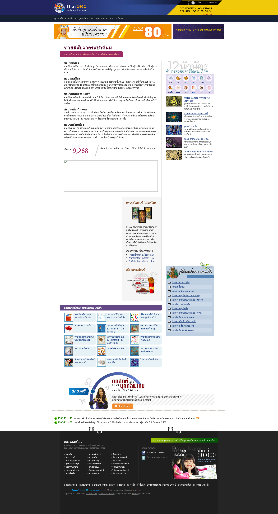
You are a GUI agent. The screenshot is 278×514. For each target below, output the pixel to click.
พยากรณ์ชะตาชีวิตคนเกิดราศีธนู (149, 349)
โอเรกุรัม (69, 454)
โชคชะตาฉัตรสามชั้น (120, 463)
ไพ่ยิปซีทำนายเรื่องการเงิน (141, 261)
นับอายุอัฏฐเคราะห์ (73, 460)
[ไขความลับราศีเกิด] (134, 362)
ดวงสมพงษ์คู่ (94, 466)
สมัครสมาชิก (212, 2)
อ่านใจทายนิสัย (87, 54)
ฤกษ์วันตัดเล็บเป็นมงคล (183, 330)
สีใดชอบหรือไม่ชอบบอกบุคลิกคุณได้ (149, 316)
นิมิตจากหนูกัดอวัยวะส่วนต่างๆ (186, 295)
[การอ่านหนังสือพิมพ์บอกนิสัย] (101, 362)
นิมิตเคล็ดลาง (109, 484)
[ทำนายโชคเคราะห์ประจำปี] (174, 121)
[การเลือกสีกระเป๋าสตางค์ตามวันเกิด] (68, 317)
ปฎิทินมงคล (100, 18)
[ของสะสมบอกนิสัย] (101, 350)
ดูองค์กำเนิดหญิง (72, 463)
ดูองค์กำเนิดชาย (72, 466)
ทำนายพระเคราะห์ (119, 457)
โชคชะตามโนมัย (118, 466)
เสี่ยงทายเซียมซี (135, 269)
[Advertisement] (91, 223)
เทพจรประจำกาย (72, 470)
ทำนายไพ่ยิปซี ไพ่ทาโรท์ (141, 202)
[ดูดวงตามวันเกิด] (68, 350)
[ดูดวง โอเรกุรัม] (174, 134)
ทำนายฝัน (116, 454)
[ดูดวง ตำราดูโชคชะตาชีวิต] (174, 146)
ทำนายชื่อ (93, 457)
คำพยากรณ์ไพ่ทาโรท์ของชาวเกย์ (84, 361)
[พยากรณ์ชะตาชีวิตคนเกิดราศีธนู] (134, 350)
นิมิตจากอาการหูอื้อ (181, 282)
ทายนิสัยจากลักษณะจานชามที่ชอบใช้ (84, 338)
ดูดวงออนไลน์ (73, 441)
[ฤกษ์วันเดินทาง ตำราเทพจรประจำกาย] (174, 105)
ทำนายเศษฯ (117, 460)
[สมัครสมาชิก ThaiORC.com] (122, 407)
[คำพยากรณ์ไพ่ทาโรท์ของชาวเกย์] (68, 362)
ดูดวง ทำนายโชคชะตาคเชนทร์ (198, 151)
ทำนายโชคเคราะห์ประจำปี (196, 113)
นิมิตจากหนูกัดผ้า (180, 308)
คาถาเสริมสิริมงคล (186, 484)
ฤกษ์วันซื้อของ (178, 286)
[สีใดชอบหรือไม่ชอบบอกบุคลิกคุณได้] (134, 317)
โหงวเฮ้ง (131, 484)
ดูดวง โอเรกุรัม (190, 126)
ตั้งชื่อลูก (141, 484)
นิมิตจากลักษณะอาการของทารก (187, 312)
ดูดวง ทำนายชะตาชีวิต (64, 18)
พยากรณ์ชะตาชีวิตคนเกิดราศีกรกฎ (149, 327)
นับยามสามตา (94, 473)
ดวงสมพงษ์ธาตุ (95, 463)
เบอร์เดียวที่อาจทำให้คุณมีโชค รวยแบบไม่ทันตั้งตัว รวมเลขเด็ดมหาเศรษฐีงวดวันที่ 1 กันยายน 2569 (120, 422)
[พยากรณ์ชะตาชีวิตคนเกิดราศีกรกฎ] (134, 328)
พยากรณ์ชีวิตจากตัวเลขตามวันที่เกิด (116, 316)
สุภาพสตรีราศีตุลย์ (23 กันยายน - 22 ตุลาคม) (116, 328)
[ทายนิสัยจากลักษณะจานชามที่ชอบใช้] (68, 339)
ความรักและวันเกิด (83, 325)
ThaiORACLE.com (106, 493)
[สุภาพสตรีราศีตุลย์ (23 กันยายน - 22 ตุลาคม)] (101, 328)
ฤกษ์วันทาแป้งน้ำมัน (181, 304)
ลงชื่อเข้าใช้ (199, 2)
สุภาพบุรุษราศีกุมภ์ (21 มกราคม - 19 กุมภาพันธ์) (116, 339)
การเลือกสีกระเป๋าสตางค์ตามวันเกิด (82, 316)
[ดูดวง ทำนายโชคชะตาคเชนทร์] (174, 159)
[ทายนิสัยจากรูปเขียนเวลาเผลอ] (134, 339)
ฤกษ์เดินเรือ (70, 473)
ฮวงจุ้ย (122, 484)
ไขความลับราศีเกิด (149, 359)
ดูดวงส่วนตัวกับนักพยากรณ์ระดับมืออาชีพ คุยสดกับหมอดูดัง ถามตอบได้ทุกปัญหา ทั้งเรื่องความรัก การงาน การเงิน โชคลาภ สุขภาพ (134, 418)
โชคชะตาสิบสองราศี (120, 470)
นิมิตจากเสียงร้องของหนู (183, 325)
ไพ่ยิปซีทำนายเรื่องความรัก (141, 254)
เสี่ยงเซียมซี (70, 457)
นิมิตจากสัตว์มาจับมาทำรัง (184, 321)
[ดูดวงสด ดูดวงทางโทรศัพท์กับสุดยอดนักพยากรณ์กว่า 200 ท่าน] (184, 441)
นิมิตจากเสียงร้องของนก (183, 290)
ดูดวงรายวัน (84, 484)
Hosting (135, 493)
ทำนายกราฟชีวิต (119, 473)
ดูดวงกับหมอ (85, 18)
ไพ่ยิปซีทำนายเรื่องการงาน (141, 257)
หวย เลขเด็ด (115, 18)
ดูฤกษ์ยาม (96, 484)
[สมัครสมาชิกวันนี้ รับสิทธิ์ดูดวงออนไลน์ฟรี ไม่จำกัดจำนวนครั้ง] (202, 14)
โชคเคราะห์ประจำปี (96, 470)
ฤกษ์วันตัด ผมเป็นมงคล (183, 317)
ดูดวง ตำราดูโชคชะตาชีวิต (196, 138)
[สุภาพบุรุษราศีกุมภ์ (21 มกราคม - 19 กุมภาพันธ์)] (101, 339)
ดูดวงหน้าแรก (70, 54)
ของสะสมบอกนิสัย (116, 348)
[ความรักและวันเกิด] (68, 328)
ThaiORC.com (91, 493)
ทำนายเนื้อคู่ (94, 460)
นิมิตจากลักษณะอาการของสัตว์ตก (187, 299)
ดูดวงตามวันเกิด (82, 348)
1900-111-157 (65, 422)
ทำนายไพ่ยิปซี (95, 454)
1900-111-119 (65, 418)
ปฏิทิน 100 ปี (169, 484)
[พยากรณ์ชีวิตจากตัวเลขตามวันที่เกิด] (101, 317)
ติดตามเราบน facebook (156, 452)
